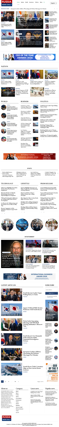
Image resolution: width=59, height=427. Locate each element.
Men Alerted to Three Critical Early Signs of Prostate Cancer (29, 198)
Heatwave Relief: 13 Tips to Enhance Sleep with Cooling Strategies (27, 194)
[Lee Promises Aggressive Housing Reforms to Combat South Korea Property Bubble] (35, 131)
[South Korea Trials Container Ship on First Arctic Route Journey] (47, 20)
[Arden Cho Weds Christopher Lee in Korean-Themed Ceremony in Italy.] (33, 259)
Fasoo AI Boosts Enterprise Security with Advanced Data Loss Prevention (49, 194)
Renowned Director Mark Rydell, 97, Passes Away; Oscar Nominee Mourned (53, 33)
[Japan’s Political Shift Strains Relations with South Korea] (7, 34)
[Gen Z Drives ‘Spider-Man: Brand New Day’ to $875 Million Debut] (33, 244)
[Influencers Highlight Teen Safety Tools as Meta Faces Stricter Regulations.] (47, 26)
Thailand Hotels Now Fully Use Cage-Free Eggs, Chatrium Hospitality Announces (48, 199)
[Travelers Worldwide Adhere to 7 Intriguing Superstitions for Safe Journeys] (47, 45)
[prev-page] (41, 139)
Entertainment (6, 252)
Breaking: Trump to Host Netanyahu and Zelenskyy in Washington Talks (47, 126)
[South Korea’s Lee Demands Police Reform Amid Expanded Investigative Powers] (11, 339)
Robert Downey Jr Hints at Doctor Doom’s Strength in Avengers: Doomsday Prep (48, 267)
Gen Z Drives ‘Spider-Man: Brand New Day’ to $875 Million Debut (33, 251)
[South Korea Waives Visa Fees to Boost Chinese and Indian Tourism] (37, 92)
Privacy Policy (50, 297)
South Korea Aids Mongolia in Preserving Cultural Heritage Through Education (22, 83)
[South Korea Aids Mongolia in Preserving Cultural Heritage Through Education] (22, 74)
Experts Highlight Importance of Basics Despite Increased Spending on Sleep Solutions (29, 189)
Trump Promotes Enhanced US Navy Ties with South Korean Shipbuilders (36, 83)
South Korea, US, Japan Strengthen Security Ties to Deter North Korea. (49, 135)
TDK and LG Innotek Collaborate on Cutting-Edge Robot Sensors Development (9, 199)
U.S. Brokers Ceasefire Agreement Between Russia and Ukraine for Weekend (51, 404)
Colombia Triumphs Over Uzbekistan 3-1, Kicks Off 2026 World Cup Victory (50, 174)
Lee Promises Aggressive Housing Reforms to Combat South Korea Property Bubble (26, 132)
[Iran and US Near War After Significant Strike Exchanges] (3, 139)
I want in (51, 293)
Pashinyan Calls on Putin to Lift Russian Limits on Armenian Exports (47, 121)
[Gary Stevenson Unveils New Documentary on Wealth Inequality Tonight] (50, 244)
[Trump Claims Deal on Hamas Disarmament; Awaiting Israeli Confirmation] (3, 131)
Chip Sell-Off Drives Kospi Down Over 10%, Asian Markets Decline (26, 119)
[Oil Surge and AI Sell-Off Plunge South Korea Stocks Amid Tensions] (35, 139)
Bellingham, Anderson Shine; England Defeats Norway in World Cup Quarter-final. (21, 174)
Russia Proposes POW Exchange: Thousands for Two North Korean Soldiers (22, 92)
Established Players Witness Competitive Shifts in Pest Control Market (48, 208)
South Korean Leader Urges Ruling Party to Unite (23, 9)
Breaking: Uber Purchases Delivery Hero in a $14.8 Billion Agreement (26, 145)
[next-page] (44, 139)
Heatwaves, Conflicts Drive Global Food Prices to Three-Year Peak (26, 113)
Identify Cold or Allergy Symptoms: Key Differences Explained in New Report (29, 203)
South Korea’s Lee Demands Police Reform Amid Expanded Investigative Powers (29, 38)
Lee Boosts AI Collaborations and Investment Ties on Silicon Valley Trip (9, 204)
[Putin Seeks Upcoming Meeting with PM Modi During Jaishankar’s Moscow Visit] (11, 324)
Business (25, 372)
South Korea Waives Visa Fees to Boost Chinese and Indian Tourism (50, 92)
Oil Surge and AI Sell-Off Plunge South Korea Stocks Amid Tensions (26, 139)
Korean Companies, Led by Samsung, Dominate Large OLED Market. (9, 210)
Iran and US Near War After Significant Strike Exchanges (12, 140)
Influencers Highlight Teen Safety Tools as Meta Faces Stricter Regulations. (53, 26)
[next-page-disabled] (58, 173)
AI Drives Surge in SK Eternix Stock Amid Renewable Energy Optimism (26, 125)
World (8, 105)
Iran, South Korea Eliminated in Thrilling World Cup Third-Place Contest (36, 174)
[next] (57, 9)
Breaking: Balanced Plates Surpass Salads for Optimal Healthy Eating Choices (29, 208)
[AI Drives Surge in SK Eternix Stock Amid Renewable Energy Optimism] (35, 124)
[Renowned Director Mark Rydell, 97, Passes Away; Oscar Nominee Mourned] (47, 32)
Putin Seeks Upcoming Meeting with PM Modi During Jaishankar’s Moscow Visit (29, 19)
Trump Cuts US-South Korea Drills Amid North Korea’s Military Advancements (53, 39)
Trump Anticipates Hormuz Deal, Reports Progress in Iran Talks (12, 124)
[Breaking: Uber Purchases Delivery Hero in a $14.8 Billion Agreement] (35, 144)
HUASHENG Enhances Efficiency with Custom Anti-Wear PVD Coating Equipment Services (51, 399)
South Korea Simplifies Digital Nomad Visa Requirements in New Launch (50, 83)
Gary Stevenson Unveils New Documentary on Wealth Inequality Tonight (49, 251)
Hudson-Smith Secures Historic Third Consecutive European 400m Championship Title (7, 174)
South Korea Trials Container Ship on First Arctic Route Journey (53, 20)
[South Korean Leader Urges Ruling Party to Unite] (7, 16)
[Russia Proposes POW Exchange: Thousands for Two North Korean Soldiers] (8, 92)
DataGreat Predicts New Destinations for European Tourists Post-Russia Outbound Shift (51, 393)
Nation (2, 41)
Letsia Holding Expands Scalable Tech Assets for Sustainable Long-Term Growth (48, 189)
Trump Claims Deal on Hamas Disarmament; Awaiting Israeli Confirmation (12, 132)
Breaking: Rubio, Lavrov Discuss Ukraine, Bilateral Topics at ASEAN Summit (49, 131)
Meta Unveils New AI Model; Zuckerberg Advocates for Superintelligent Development (8, 194)
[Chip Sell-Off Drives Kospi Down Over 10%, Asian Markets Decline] (35, 119)
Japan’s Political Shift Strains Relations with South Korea (6, 44)
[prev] (54, 9)
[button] (44, 2)
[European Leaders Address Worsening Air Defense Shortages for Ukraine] (47, 13)
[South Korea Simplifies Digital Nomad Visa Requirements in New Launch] (51, 74)
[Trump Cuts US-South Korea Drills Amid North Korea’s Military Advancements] (47, 39)
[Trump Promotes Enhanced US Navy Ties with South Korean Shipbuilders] (36, 74)
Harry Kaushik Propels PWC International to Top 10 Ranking (48, 203)
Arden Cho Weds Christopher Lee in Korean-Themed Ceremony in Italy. (32, 267)
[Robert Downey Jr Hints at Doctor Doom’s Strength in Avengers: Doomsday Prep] (50, 259)
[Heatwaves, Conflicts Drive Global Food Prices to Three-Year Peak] (35, 112)
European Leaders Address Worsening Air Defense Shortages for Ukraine (53, 13)
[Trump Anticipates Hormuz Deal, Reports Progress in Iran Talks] (3, 123)
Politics (3, 22)
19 (15, 381)
